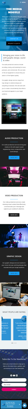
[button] (14, 39)
